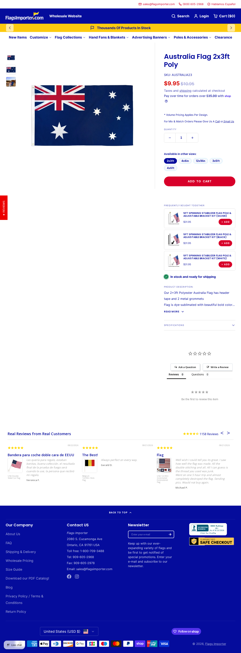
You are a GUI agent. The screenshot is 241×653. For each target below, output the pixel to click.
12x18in (200, 161)
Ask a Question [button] (187, 367)
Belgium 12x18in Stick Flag (88, 478)
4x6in (185, 161)
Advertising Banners (149, 37)
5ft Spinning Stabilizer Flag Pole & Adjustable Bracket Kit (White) (207, 257)
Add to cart (200, 181)
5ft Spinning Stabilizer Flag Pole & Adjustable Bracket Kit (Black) (207, 236)
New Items (18, 37)
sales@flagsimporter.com (159, 4)
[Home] (24, 16)
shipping (185, 90)
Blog (9, 587)
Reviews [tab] (174, 374)
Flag (160, 455)
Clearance (223, 37)
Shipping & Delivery (21, 552)
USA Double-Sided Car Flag (14, 477)
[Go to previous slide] (10, 28)
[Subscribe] (170, 534)
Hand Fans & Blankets (107, 37)
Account (201, 16)
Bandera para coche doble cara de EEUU (41, 455)
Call (217, 121)
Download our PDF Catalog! (27, 578)
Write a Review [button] (220, 367)
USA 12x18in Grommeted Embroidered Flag (163, 479)
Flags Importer (215, 644)
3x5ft (216, 161)
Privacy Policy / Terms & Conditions (24, 599)
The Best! (90, 455)
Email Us (228, 121)
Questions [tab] (197, 374)
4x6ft (170, 168)
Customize (39, 37)
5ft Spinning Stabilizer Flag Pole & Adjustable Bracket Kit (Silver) (207, 214)
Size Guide (14, 569)
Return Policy (16, 612)
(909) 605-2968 (193, 4)
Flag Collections (68, 37)
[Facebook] (69, 576)
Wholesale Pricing (19, 561)
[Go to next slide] (231, 28)
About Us (13, 534)
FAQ (9, 543)
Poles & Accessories (191, 37)
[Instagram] (77, 576)
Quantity (170, 129)
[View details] (173, 218)
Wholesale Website (65, 16)
